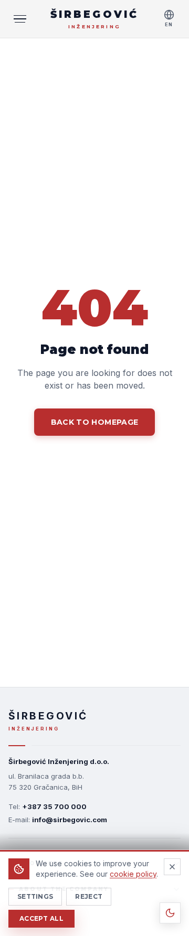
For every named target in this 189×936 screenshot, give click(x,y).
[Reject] (172, 866)
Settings (35, 896)
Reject (88, 896)
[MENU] (20, 18)
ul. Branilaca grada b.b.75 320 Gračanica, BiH (46, 781)
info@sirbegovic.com (69, 819)
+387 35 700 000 (54, 806)
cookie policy (133, 873)
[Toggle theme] (170, 912)
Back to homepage (95, 422)
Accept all (41, 918)
